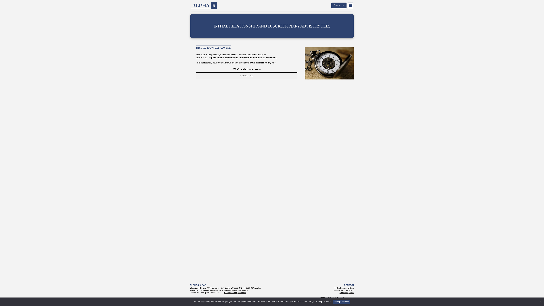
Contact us (339, 5)
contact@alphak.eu (347, 293)
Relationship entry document (235, 293)
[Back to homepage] (204, 5)
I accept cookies (341, 301)
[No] (540, 301)
